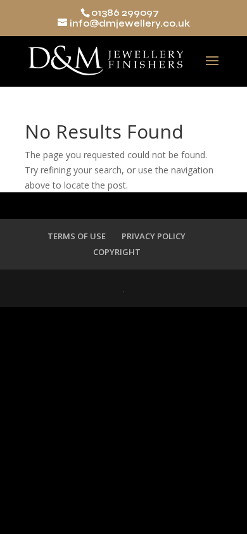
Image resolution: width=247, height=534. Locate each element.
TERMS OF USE (77, 236)
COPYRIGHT (117, 252)
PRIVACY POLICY (154, 236)
